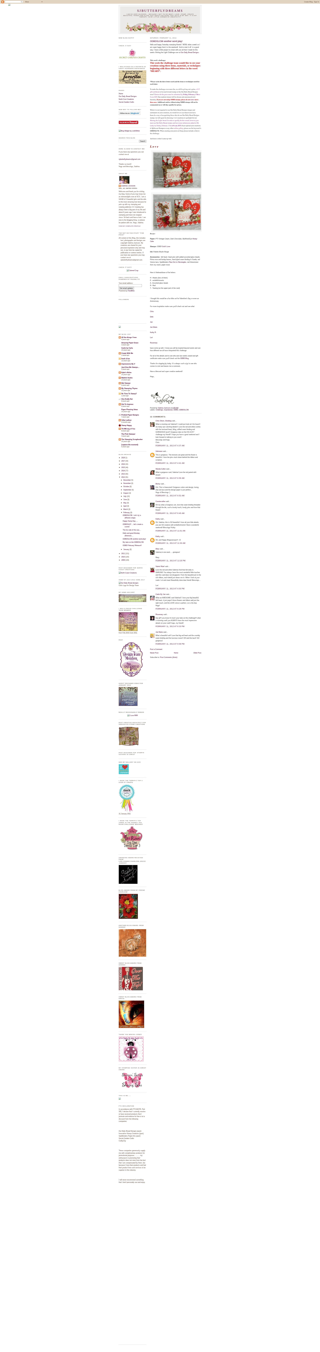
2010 (123, 557)
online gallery (178, 128)
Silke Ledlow (126, 420)
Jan (151, 322)
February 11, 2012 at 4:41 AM (170, 463)
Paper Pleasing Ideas (129, 409)
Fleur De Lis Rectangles (177, 262)
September (127, 490)
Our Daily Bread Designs (190, 52)
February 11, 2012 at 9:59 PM (170, 644)
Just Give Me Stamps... (130, 367)
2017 (123, 461)
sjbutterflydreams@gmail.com (129, 159)
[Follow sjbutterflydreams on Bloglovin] (129, 114)
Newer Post (154, 653)
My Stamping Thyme (129, 388)
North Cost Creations (126, 99)
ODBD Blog (184, 358)
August (126, 493)
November (127, 483)
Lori (151, 337)
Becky (158, 484)
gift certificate (154, 92)
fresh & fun (125, 359)
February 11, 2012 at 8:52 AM (170, 496)
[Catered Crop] (132, 270)
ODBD (176, 410)
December (127, 480)
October (126, 486)
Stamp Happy (126, 425)
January (126, 549)
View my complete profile (129, 226)
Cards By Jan (161, 594)
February (126, 512)
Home (176, 653)
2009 (123, 560)
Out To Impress (127, 404)
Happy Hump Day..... (130, 521)
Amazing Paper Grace (129, 343)
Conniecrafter (160, 501)
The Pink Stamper (128, 434)
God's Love (166, 246)
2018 (123, 458)
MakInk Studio (126, 378)
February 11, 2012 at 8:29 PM (170, 609)
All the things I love (128, 337)
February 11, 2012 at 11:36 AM (171, 543)
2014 (123, 471)
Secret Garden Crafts (126, 102)
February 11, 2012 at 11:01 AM (171, 531)
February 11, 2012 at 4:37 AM (170, 446)
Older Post (197, 653)
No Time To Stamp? (129, 394)
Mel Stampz (125, 383)
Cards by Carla (127, 348)
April (125, 506)
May (125, 503)
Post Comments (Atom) (168, 657)
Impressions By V (128, 364)
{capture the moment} (129, 445)
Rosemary (153, 343)
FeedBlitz (131, 291)
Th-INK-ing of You (128, 429)
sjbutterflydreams (160, 10)
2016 (123, 464)
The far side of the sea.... (132, 530)
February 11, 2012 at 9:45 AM (170, 513)
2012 (123, 477)
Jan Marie (153, 327)
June (125, 499)
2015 (123, 467)
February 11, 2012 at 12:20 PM (171, 561)
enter (192, 99)
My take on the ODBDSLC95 (133, 542)
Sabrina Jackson (128, 186)
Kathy (158, 519)
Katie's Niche (126, 372)
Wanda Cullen (161, 469)
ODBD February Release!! (132, 545)
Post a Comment (156, 649)
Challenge (159, 410)
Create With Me (127, 353)
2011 (123, 553)
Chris (152, 311)
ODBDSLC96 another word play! (134, 539)
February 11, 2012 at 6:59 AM (170, 478)
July (125, 496)
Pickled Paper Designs (130, 415)
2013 (123, 474)
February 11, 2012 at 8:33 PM (170, 626)
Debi (151, 317)
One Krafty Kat (126, 399)
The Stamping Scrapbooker (132, 439)
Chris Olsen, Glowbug (163, 421)
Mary (157, 549)
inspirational (168, 410)
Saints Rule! (160, 566)
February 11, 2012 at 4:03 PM (170, 589)
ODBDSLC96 (184, 410)
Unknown (159, 451)
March (125, 509)
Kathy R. (153, 332)
